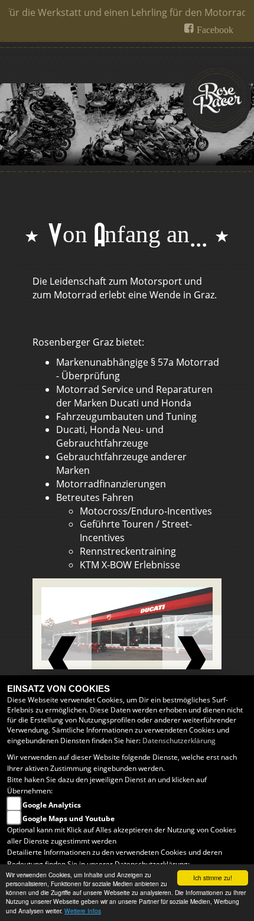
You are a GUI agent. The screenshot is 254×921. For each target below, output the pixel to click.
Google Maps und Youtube (68, 818)
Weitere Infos (82, 910)
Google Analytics (51, 805)
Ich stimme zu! (212, 877)
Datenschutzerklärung (179, 741)
